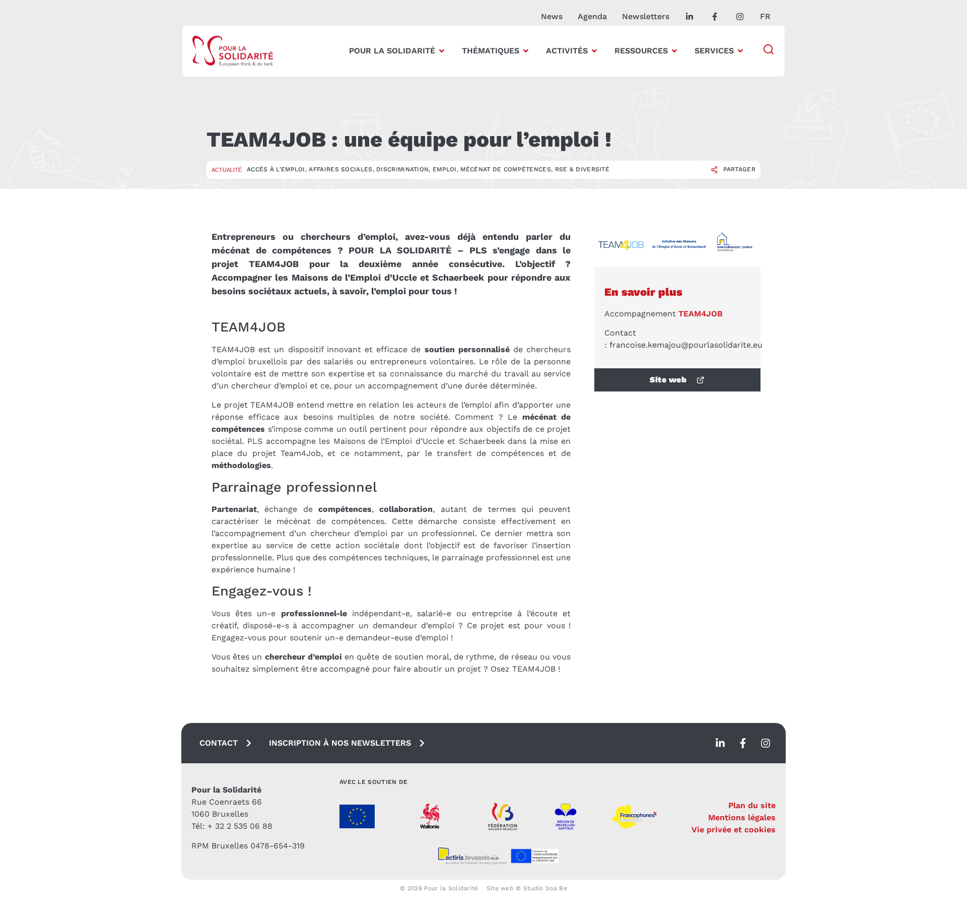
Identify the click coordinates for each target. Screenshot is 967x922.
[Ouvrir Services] (740, 51)
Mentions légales (742, 817)
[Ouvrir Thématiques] (526, 51)
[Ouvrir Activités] (594, 51)
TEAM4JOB (700, 313)
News (552, 16)
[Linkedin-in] (720, 743)
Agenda (592, 16)
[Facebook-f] (743, 743)
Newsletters (645, 16)
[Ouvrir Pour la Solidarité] (442, 51)
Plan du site (752, 805)
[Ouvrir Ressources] (674, 51)
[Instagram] (765, 743)
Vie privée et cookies (734, 829)
